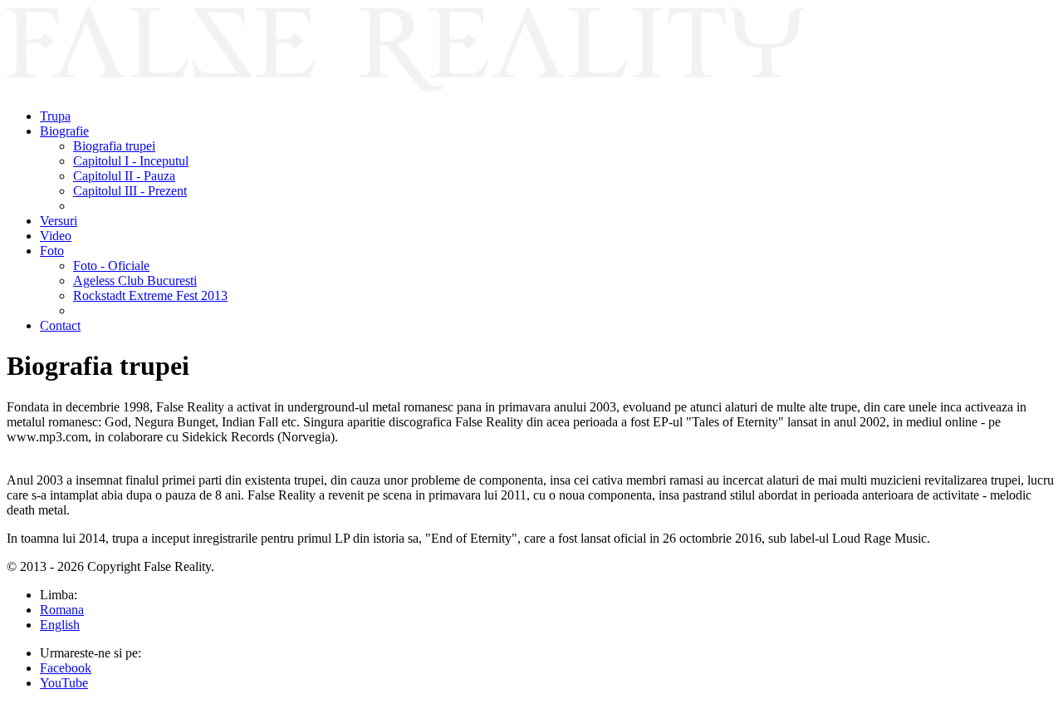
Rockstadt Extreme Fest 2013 (150, 295)
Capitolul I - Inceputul (131, 161)
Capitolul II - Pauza (124, 176)
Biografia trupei (114, 146)
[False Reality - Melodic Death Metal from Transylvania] (405, 88)
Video (55, 236)
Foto (52, 251)
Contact (60, 325)
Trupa (55, 116)
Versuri (58, 221)
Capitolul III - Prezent (130, 191)
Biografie (64, 131)
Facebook (65, 668)
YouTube (64, 683)
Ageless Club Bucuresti (135, 280)
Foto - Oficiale (111, 265)
